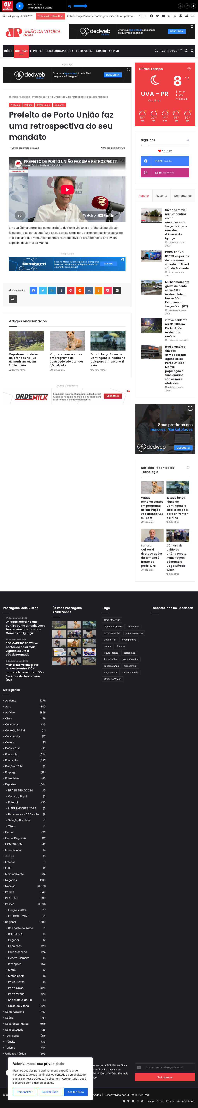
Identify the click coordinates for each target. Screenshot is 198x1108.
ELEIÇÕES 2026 (18, 916)
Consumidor (12, 736)
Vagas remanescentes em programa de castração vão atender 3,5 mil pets (66, 359)
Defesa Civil (12, 748)
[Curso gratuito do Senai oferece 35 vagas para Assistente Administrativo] (59, 643)
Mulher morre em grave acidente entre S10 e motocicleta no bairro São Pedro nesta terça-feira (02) (177, 294)
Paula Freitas (16, 981)
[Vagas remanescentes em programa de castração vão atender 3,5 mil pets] (67, 340)
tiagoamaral (130, 665)
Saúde (9, 1017)
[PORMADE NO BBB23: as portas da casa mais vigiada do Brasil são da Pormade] (151, 256)
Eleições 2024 (14, 766)
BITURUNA (15, 934)
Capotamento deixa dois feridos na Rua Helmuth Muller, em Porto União (23, 359)
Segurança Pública (59, 51)
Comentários (183, 195)
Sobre (160, 1101)
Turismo (10, 1047)
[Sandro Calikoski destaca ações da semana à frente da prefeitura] (152, 535)
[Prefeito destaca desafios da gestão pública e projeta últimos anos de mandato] (89, 634)
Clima (8, 718)
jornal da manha (134, 633)
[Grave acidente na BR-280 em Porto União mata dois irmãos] (151, 325)
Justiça (9, 856)
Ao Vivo (10, 712)
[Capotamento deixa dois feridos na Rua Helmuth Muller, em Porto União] (26, 340)
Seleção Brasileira (19, 820)
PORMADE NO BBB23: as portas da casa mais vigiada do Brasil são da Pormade (177, 260)
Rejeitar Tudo (50, 1092)
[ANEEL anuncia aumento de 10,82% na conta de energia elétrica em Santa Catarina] (59, 652)
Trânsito (10, 1041)
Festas (9, 832)
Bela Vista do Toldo (20, 928)
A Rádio (101, 51)
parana (108, 646)
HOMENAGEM (13, 844)
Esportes (36, 51)
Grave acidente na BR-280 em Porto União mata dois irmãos (176, 328)
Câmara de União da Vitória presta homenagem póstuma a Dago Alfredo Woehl (176, 558)
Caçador (13, 940)
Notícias (21, 51)
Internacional (13, 850)
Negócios (11, 880)
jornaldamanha (112, 633)
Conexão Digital (15, 730)
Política (28, 104)
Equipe (170, 1101)
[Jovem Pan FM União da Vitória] (33, 32)
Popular (143, 195)
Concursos (12, 724)
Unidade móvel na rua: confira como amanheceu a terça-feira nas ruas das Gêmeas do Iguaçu (176, 224)
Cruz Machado (17, 952)
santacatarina (111, 665)
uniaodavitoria (130, 672)
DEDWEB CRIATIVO (137, 1094)
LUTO (8, 868)
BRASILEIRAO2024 (20, 790)
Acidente (10, 700)
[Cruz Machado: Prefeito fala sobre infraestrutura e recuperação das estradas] (74, 652)
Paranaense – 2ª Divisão (23, 814)
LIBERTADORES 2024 (22, 808)
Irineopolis (133, 626)
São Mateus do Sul (20, 999)
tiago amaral (110, 672)
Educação (11, 760)
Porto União (43, 104)
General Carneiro (19, 958)
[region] (50, 1078)
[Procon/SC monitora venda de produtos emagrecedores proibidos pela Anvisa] (59, 661)
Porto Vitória (16, 993)
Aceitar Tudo (75, 1092)
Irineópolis (14, 964)
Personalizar (24, 1092)
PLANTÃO (11, 898)
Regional (59, 104)
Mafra (12, 970)
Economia (11, 754)
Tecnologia (12, 1035)
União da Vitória (18, 1005)
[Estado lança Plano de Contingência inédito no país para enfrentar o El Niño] (107, 340)
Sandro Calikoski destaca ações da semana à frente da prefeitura (106, 16)
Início (8, 51)
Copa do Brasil (17, 796)
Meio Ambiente (14, 874)
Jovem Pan (110, 639)
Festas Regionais (15, 838)
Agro (8, 706)
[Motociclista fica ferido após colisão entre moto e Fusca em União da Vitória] (89, 661)
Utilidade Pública (15, 1053)
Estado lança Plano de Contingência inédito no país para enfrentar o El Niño (107, 359)
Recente (161, 195)
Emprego (10, 772)
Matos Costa (16, 976)
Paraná (9, 892)
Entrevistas (84, 51)
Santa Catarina (14, 1011)
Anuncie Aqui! (185, 1101)
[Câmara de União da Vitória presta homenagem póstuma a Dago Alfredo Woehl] (177, 535)
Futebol (13, 802)
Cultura (9, 742)
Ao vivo (114, 51)
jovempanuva (129, 639)
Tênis (11, 826)
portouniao (129, 652)
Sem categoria (14, 1029)
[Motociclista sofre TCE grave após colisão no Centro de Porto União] (89, 643)
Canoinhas (14, 946)
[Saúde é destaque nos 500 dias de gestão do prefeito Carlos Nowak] (74, 661)
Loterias (10, 862)
